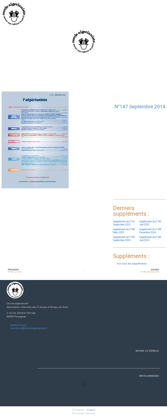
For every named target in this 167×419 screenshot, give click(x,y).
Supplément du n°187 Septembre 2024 (124, 239)
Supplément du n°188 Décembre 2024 (150, 231)
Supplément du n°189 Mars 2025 (124, 231)
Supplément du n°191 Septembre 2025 (124, 223)
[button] (83, 383)
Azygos (91, 409)
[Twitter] (150, 359)
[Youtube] (157, 359)
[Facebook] (143, 359)
